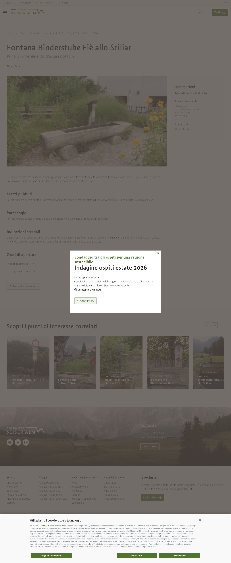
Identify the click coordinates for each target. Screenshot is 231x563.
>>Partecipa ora (85, 301)
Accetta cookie (179, 555)
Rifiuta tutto (136, 555)
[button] (200, 520)
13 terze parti (43, 526)
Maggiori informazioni (51, 555)
